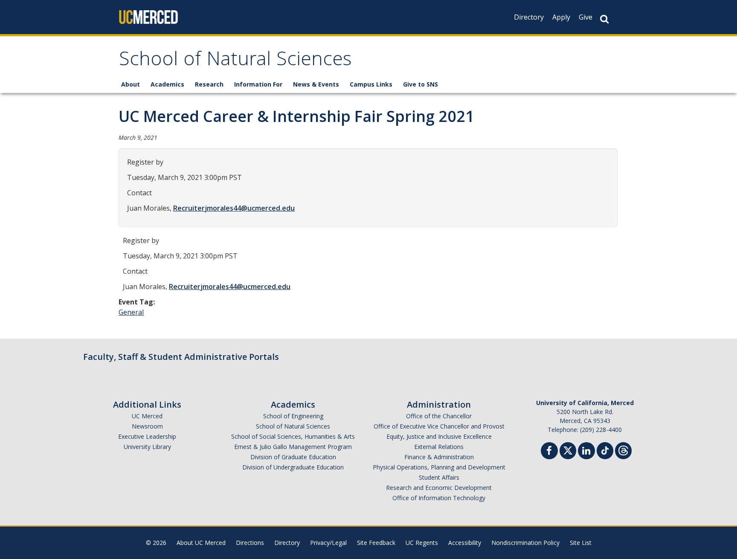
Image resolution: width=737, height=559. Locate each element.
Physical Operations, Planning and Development (439, 467)
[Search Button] (604, 19)
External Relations (439, 447)
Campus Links (371, 84)
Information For (258, 84)
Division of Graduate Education (293, 457)
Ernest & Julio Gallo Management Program (293, 447)
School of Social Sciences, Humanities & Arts (293, 436)
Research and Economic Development (439, 488)
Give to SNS (420, 84)
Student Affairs (439, 477)
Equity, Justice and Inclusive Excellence (439, 436)
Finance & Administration (439, 457)
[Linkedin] (586, 452)
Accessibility (464, 543)
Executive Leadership (147, 436)
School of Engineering (293, 416)
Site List (581, 543)
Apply (561, 17)
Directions (250, 543)
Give (585, 17)
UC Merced (147, 416)
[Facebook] (549, 452)
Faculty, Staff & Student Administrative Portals (181, 356)
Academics (167, 84)
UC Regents (422, 543)
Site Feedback (376, 543)
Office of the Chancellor (439, 416)
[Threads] (623, 449)
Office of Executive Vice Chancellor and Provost (439, 426)
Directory (529, 17)
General (131, 312)
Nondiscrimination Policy (525, 543)
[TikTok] (605, 449)
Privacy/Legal (328, 543)
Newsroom (147, 426)
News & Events (316, 84)
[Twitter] (568, 449)
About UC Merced (201, 543)
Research (209, 84)
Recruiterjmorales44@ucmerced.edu (234, 208)
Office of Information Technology (438, 498)
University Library (147, 447)
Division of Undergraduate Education (293, 467)
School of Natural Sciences (235, 61)
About (130, 84)
